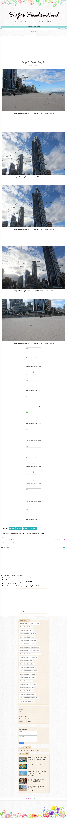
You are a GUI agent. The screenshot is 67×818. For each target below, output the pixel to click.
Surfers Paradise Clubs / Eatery (28, 640)
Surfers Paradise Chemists (27, 637)
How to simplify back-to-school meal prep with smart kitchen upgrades (21, 578)
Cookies (21, 714)
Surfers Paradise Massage (27, 667)
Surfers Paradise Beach (26, 627)
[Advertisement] (33, 47)
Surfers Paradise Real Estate (27, 674)
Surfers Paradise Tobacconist (27, 694)
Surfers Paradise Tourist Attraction (29, 698)
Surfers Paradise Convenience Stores (29, 647)
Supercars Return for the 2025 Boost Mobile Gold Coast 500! (37, 758)
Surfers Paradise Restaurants (27, 677)
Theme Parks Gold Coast (26, 701)
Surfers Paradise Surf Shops (27, 687)
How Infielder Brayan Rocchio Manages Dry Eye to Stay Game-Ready (20, 586)
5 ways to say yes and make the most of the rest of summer (18, 580)
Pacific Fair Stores (34, 623)
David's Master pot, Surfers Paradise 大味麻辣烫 (36, 780)
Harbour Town (23, 623)
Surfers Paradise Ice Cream (27, 664)
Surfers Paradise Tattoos (26, 691)
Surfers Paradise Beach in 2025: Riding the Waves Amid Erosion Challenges (37, 773)
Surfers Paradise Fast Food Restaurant (30, 654)
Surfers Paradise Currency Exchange (29, 650)
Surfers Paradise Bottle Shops (28, 633)
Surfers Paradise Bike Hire (27, 630)
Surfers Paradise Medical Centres (29, 671)
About (21, 711)
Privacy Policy (23, 716)
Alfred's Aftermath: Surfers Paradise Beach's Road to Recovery (36, 788)
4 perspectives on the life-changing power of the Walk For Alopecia (20, 582)
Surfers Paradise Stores (26, 681)
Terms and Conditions (25, 719)
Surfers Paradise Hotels (26, 660)
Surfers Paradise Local (33, 15)
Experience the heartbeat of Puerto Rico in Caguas (15, 584)
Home (21, 709)
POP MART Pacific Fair (34, 764)
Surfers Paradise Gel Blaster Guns (29, 657)
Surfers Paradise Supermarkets (28, 684)
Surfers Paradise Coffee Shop (28, 644)
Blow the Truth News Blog (26, 721)
